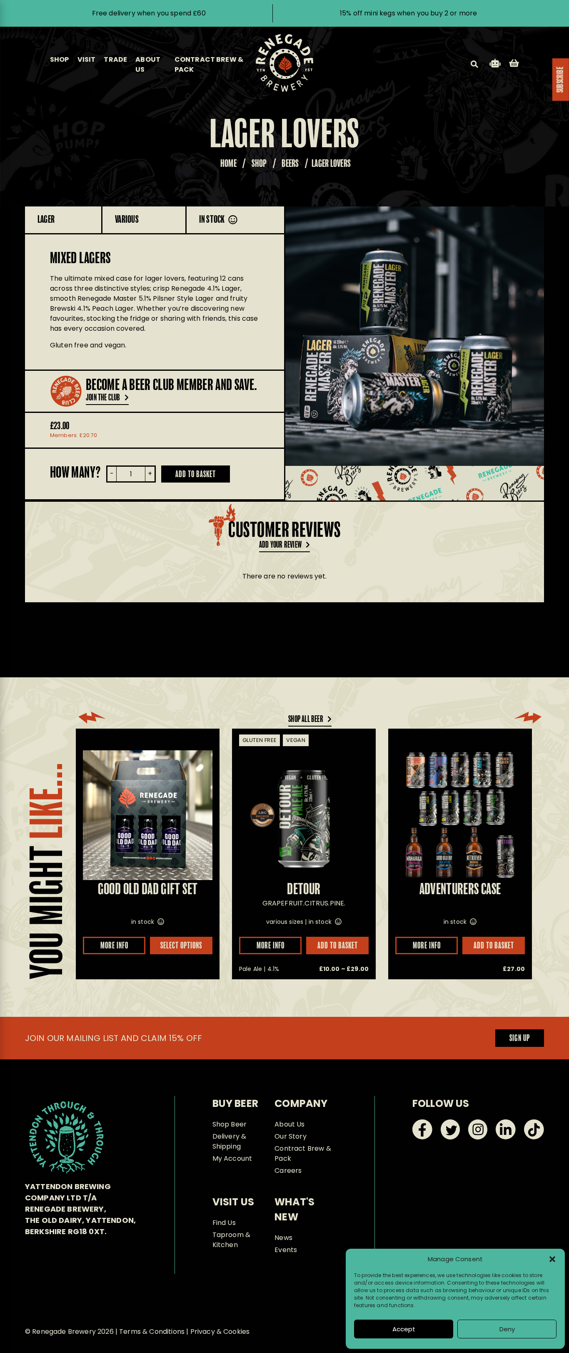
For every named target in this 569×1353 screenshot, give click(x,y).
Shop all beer (305, 719)
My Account (232, 1158)
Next (522, 336)
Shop (59, 59)
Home (228, 164)
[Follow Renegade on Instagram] (477, 1137)
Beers (290, 164)
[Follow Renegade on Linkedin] (506, 1137)
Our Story (290, 1136)
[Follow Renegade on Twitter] (450, 1137)
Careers (288, 1170)
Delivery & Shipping (229, 1141)
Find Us (224, 1222)
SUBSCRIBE (561, 80)
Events (286, 1250)
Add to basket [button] (494, 946)
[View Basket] (514, 64)
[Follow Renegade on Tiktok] (534, 1137)
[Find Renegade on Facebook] (422, 1137)
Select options (181, 946)
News (283, 1237)
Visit (86, 59)
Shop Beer (229, 1124)
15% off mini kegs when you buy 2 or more (408, 13)
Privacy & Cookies (220, 1331)
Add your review (280, 545)
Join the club (103, 398)
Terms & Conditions (152, 1331)
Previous (307, 336)
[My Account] (495, 64)
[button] (552, 1259)
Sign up (519, 1038)
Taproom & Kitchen (231, 1240)
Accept (403, 1329)
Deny (507, 1329)
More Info (114, 946)
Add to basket (195, 474)
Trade (115, 59)
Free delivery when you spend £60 (149, 13)
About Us (289, 1124)
